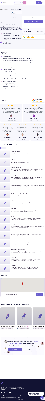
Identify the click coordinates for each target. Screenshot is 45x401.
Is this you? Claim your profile (33, 25)
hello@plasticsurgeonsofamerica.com (8, 397)
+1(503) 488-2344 (39, 31)
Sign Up (38, 2)
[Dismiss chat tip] (42, 393)
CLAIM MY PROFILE (14, 349)
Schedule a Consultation (33, 21)
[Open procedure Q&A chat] (42, 398)
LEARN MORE (30, 349)
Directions (39, 294)
